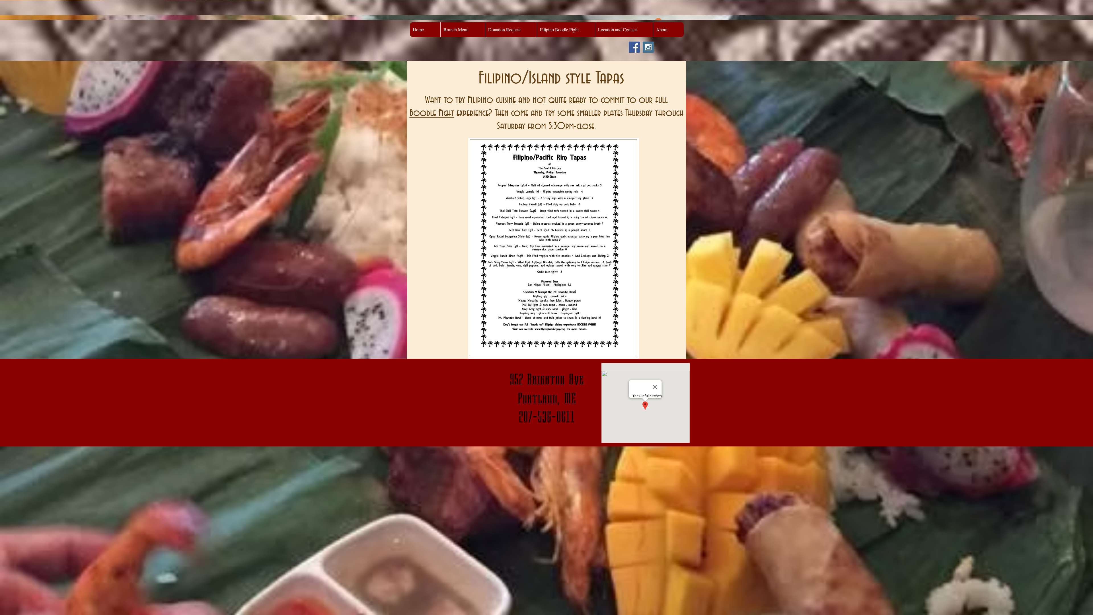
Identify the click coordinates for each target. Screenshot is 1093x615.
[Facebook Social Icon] (634, 47)
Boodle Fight (432, 113)
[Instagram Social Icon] (648, 47)
